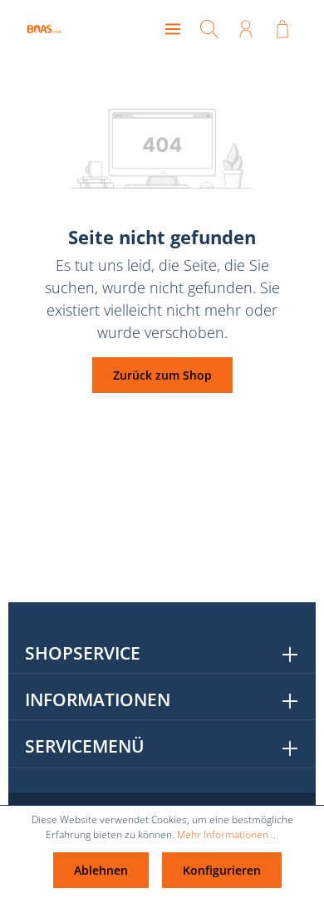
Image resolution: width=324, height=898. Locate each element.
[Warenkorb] (282, 29)
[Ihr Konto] (246, 29)
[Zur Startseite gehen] (65, 29)
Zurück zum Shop (162, 375)
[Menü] (172, 29)
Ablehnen (101, 870)
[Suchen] (209, 29)
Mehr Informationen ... (227, 834)
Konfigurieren (222, 870)
